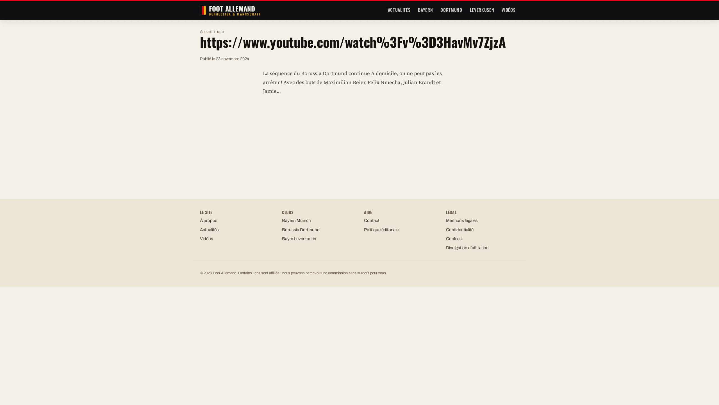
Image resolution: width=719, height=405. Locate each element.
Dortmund (451, 9)
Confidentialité (460, 230)
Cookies (454, 239)
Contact (371, 220)
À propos (208, 220)
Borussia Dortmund (301, 230)
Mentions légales (462, 220)
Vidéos (508, 9)
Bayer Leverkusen (299, 239)
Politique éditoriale (381, 230)
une (220, 32)
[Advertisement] (359, 141)
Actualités (399, 9)
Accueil (206, 32)
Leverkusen (482, 9)
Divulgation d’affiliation (467, 248)
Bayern (425, 9)
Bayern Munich (296, 220)
